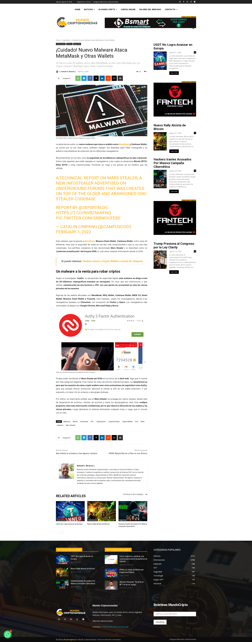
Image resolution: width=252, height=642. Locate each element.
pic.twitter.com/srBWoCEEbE (88, 217)
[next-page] (61, 532)
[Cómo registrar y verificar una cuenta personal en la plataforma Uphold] (111, 559)
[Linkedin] (102, 78)
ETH (136, 421)
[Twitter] (187, 1)
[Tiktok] (190, 1)
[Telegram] (194, 1)
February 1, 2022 (73, 231)
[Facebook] (183, 1)
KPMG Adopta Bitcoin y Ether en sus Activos (128, 453)
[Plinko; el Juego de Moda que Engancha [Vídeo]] (111, 572)
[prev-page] (57, 532)
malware (60, 425)
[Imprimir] (120, 78)
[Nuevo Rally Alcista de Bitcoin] (101, 511)
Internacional (61, 44)
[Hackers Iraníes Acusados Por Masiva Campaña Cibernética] (133, 511)
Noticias (69, 44)
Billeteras (67, 421)
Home (58, 40)
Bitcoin (75, 421)
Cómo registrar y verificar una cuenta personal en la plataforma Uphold (133, 558)
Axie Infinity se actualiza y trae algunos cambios (76, 453)
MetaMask (124, 144)
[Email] (114, 78)
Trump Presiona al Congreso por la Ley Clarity (174, 245)
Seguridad (66, 40)
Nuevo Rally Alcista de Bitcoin (98, 524)
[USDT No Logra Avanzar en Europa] (70, 511)
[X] (96, 78)
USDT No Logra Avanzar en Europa (69, 524)
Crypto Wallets (127, 421)
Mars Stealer (70, 425)
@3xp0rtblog (93, 207)
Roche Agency (69, 639)
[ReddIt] (108, 78)
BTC (92, 421)
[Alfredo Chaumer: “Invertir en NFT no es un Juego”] (111, 585)
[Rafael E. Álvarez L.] (57, 71)
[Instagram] (180, 1)
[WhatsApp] (78, 78)
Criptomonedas (114, 421)
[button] (193, 28)
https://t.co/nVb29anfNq (83, 212)
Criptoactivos (101, 421)
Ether (143, 421)
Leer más (174, 73)
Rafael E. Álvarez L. (68, 71)
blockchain (84, 421)
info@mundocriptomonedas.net (114, 626)
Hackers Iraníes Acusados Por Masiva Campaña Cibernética (172, 163)
